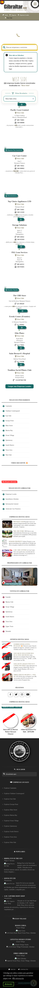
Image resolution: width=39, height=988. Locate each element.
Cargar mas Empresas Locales (19, 386)
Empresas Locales (24, 15)
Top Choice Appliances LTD (19, 201)
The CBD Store (19, 295)
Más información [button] (18, 978)
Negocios (13, 15)
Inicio (6, 15)
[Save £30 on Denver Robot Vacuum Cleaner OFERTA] (11, 712)
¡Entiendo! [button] (8, 984)
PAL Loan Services (20, 252)
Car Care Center (19, 156)
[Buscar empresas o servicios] (4, 47)
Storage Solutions (19, 225)
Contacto (24, 969)
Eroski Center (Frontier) (19, 316)
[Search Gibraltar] (4, 774)
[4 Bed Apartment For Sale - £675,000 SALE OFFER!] (28, 712)
